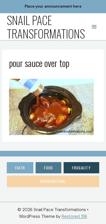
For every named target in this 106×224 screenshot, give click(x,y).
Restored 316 (74, 216)
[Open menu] (94, 26)
